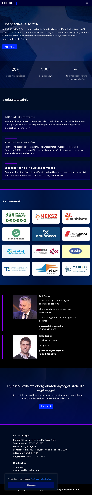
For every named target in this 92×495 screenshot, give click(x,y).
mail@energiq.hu (28, 446)
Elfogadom (31, 485)
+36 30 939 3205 (47, 354)
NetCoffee (73, 489)
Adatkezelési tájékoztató (41, 479)
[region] (31, 482)
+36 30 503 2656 (35, 443)
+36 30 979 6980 (47, 329)
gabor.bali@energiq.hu (51, 326)
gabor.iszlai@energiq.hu (51, 351)
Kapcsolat (9, 47)
